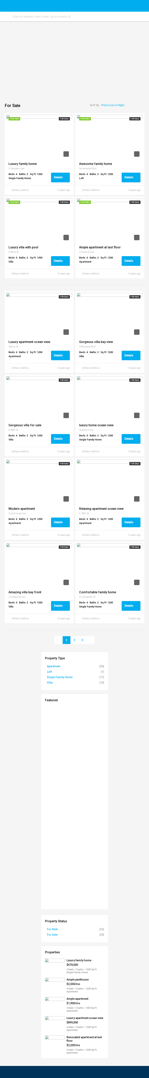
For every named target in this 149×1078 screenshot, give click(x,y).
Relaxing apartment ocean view (101, 509)
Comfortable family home (97, 592)
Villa (50, 682)
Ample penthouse (78, 979)
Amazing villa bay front (25, 592)
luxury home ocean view (96, 425)
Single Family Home (60, 677)
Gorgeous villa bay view (96, 342)
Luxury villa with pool (23, 247)
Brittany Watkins (20, 190)
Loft (49, 671)
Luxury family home (23, 164)
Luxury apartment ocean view (29, 342)
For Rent (52, 929)
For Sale (52, 934)
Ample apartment (77, 998)
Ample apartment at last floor (100, 247)
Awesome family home (95, 164)
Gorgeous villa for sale (25, 425)
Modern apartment (22, 509)
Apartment (53, 666)
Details (58, 177)
